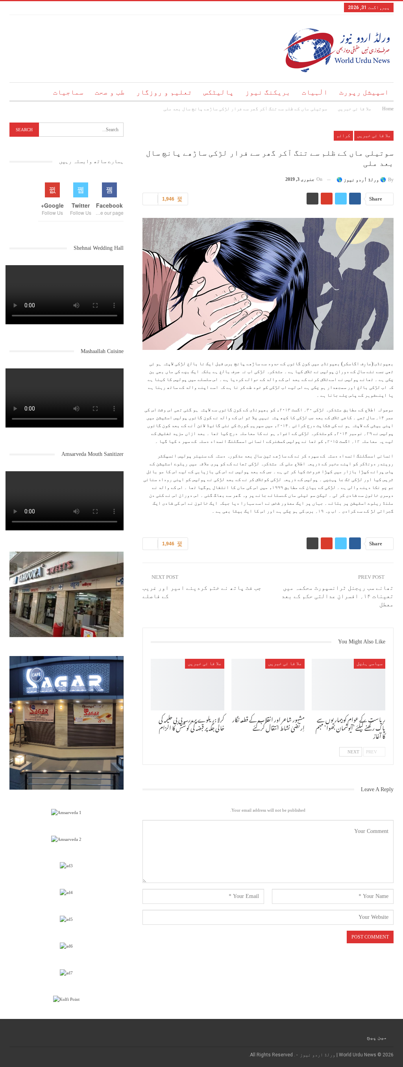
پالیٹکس (218, 92)
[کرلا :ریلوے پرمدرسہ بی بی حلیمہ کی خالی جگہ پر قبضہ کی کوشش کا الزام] (187, 684)
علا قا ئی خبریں (374, 135)
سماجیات (68, 92)
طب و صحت (110, 92)
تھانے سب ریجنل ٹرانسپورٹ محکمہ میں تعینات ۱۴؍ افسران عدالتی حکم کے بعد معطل (337, 596)
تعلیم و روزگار (164, 92)
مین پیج (377, 1037)
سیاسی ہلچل (370, 663)
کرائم (343, 135)
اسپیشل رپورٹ (364, 92)
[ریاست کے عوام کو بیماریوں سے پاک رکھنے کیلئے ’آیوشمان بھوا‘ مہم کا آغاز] (348, 684)
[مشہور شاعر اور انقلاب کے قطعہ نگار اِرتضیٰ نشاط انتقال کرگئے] (268, 684)
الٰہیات (315, 92)
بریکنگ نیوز (267, 92)
